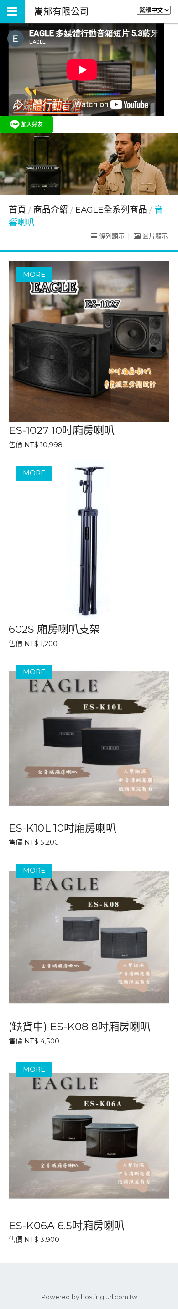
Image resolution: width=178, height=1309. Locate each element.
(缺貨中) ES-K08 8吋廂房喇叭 (80, 1026)
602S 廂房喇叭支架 (54, 629)
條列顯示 (111, 236)
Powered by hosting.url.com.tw (89, 1296)
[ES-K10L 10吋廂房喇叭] (89, 738)
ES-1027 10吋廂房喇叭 (62, 430)
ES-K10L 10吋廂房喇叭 (62, 827)
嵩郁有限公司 (61, 11)
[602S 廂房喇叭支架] (89, 540)
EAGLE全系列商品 (111, 209)
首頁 (17, 209)
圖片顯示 (154, 236)
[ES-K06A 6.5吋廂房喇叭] (89, 1135)
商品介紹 (51, 209)
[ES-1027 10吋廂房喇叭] (89, 341)
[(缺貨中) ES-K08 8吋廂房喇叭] (89, 937)
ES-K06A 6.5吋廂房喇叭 (67, 1225)
